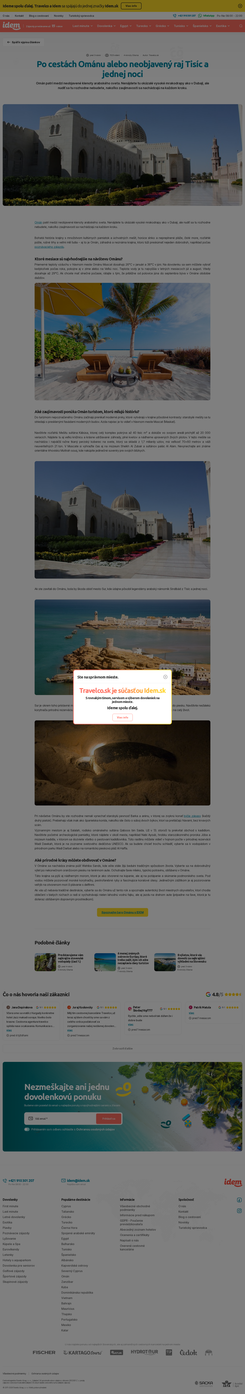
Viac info (122, 717)
